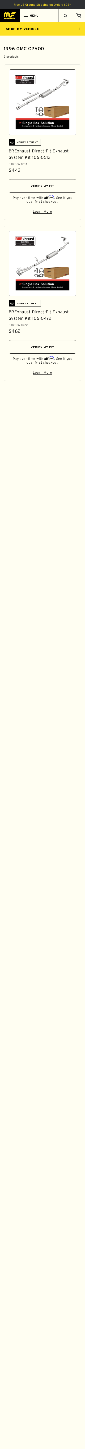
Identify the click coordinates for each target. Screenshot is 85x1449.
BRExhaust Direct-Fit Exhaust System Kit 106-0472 (39, 315)
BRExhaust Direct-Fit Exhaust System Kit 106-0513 (39, 154)
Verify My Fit (42, 185)
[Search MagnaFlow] (65, 15)
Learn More (54, 212)
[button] (78, 15)
